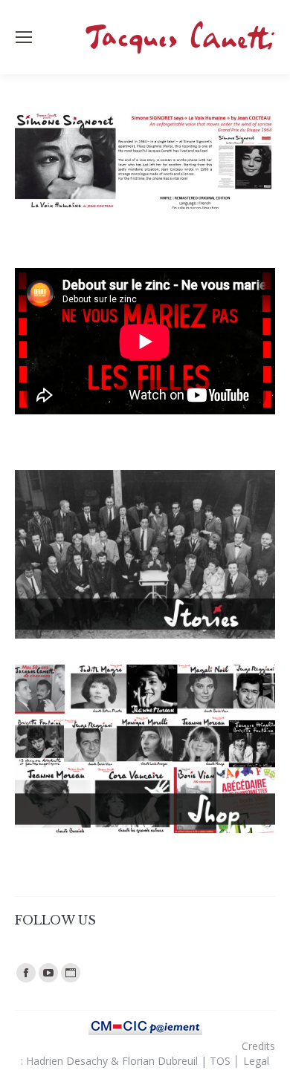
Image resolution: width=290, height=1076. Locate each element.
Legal (256, 1061)
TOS (220, 1061)
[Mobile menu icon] (24, 37)
